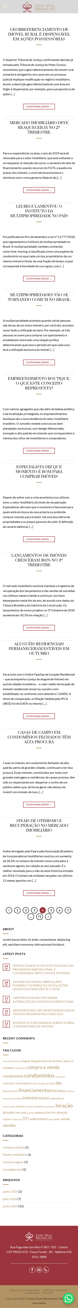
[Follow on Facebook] (32, 1270)
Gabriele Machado (55, 1290)
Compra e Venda (13, 1147)
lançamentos (48, 1106)
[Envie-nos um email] (39, 1270)
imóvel (43, 1098)
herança (58, 1090)
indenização (9, 1106)
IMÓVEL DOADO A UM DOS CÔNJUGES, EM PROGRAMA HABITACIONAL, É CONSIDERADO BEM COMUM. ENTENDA (43, 969)
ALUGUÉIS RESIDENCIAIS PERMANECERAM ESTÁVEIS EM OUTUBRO (39, 649)
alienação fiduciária (12, 1061)
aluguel (25, 1061)
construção (60, 1076)
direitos (34, 1083)
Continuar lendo (39, 106)
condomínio (13, 1076)
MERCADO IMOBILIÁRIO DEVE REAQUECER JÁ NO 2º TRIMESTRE (39, 127)
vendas (9, 1125)
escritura (50, 1083)
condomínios (39, 1075)
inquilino (20, 1106)
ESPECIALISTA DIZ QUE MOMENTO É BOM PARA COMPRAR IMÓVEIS (39, 472)
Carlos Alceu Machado (24, 1290)
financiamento (10, 1091)
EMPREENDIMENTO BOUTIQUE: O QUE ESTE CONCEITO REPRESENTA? (39, 383)
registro (7, 1119)
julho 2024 (10, 1199)
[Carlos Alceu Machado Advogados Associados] (39, 6)
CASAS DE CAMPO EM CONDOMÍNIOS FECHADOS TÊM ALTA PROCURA (39, 737)
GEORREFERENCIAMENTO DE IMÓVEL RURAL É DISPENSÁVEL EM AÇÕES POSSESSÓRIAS (39, 34)
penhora (40, 1112)
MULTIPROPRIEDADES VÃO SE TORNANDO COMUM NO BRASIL (39, 297)
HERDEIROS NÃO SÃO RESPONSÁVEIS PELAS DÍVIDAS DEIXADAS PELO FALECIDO (44, 1012)
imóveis (29, 1097)
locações (9, 1112)
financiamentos (35, 1090)
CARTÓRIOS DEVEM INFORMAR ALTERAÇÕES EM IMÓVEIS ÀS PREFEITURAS (43, 999)
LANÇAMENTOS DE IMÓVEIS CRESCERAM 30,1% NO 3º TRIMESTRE (39, 560)
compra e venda (43, 1067)
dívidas (41, 1083)
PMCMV (51, 1112)
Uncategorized (12, 1169)
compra (8, 1068)
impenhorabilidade (12, 1098)
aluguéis (36, 1061)
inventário (29, 1106)
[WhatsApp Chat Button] (68, 1298)
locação (64, 1105)
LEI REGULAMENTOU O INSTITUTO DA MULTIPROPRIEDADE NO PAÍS (39, 211)
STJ (26, 1118)
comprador (20, 1068)
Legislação (32, 1292)
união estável (39, 1119)
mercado (21, 1112)
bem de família (51, 1061)
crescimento (22, 1083)
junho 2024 (10, 1206)
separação (17, 1119)
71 (39, 916)
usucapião (54, 1119)
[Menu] (5, 6)
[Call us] (46, 1270)
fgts (59, 1083)
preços (62, 1112)
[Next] (48, 916)
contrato (8, 1083)
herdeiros (70, 1091)
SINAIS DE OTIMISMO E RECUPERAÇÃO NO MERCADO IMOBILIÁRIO (39, 825)
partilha (30, 1113)
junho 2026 (10, 1191)
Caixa (66, 1061)
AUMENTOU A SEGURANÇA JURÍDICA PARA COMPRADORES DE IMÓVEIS (43, 1024)
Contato (48, 1292)
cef (71, 1061)
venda (65, 1119)
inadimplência (56, 1098)
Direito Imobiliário (15, 1154)
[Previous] (9, 910)
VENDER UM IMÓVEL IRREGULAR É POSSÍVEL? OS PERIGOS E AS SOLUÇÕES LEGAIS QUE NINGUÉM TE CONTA (40, 985)
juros (38, 1106)
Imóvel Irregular (13, 1162)
